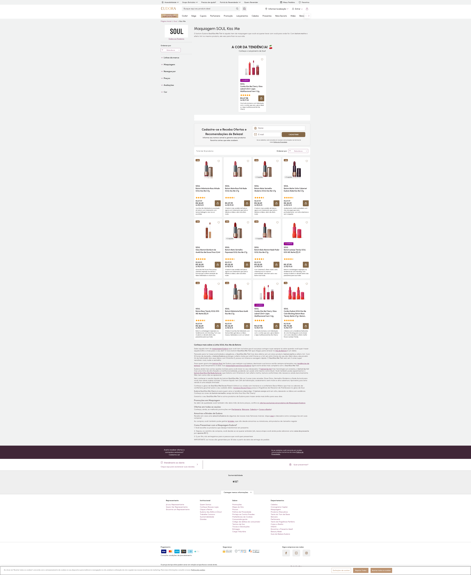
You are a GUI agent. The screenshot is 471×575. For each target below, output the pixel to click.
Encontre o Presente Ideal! (282, 529)
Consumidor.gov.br (240, 519)
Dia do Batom (281, 351)
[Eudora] (168, 9)
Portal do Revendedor (229, 2)
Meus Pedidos (289, 2)
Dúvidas (203, 519)
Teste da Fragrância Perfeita (283, 522)
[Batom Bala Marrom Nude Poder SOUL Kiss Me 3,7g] (267, 230)
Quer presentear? (301, 465)
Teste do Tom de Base (280, 514)
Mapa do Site (238, 507)
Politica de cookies (198, 570)
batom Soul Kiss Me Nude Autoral (207, 373)
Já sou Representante (175, 504)
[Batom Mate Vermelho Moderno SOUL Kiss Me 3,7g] (267, 169)
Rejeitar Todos (360, 570)
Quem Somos (205, 504)
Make (293, 16)
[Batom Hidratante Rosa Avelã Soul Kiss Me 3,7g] (237, 291)
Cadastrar (293, 134)
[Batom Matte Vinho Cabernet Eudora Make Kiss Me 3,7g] (296, 169)
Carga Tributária (239, 531)
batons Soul (217, 363)
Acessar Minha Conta (297, 8)
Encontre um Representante (178, 509)
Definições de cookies (341, 570)
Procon (235, 509)
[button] (261, 98)
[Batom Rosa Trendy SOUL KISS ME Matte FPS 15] (208, 291)
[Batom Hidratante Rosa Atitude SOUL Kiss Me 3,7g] (208, 169)
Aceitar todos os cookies (381, 570)
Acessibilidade (170, 2)
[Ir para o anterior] (305, 16)
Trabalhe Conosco (207, 514)
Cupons (203, 16)
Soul (176, 21)
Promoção (228, 16)
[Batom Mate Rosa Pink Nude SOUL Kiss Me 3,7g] (237, 169)
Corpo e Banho (277, 524)
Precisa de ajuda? (208, 2)
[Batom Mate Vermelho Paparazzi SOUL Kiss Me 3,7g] (237, 230)
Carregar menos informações (236, 492)
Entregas (236, 529)
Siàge (193, 16)
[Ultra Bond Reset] (169, 16)
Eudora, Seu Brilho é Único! (211, 512)
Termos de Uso (238, 524)
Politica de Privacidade (241, 512)
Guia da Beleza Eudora (280, 534)
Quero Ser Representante (177, 507)
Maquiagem (276, 509)
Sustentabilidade (207, 517)
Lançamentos (242, 16)
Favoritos (305, 2)
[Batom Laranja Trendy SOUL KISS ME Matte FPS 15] (296, 230)
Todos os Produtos (176, 39)
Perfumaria (215, 16)
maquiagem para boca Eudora (238, 365)
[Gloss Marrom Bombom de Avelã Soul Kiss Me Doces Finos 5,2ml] (208, 230)
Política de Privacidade (280, 142)
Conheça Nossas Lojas (209, 507)
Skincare (303, 16)
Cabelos (255, 16)
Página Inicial (166, 21)
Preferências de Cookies (242, 517)
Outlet (185, 16)
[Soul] (176, 31)
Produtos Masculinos (279, 512)
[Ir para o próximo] (308, 16)
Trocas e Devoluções (241, 527)
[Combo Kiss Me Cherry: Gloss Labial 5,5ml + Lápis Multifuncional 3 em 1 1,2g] (252, 67)
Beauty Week (276, 531)
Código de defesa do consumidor (246, 522)
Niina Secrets (281, 16)
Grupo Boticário (188, 2)
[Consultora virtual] (244, 8)
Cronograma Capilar (279, 507)
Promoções (237, 504)
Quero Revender (251, 2)
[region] (235, 570)
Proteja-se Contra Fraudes (243, 514)
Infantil (273, 527)
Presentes (267, 16)
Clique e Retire (206, 509)
